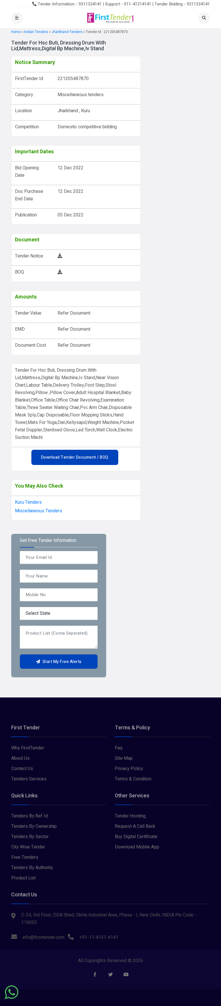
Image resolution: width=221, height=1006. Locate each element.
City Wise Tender (28, 847)
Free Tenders (24, 857)
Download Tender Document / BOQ (74, 457)
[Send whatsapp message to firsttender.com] (11, 992)
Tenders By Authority (32, 867)
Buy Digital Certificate (136, 836)
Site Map (124, 758)
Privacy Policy (129, 768)
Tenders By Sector (30, 836)
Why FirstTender (27, 748)
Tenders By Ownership (34, 826)
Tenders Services (29, 779)
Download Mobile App (137, 847)
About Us (20, 758)
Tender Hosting (130, 816)
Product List (23, 878)
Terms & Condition (133, 779)
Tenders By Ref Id (29, 816)
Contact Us (22, 768)
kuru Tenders (28, 502)
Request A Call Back (135, 826)
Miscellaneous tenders (38, 510)
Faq (118, 748)
